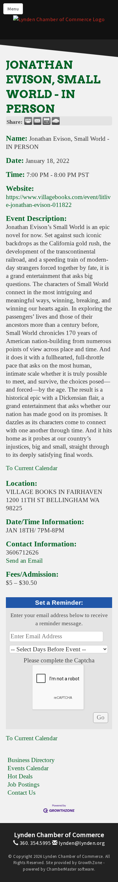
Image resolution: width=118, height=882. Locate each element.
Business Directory (31, 760)
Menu (13, 9)
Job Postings (23, 784)
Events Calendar (28, 768)
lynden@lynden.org (81, 843)
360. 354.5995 (34, 843)
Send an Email (24, 560)
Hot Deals (20, 776)
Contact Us (21, 792)
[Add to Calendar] (46, 121)
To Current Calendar (31, 468)
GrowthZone (90, 862)
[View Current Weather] (56, 121)
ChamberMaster (62, 869)
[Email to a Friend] (37, 121)
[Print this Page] (28, 121)
